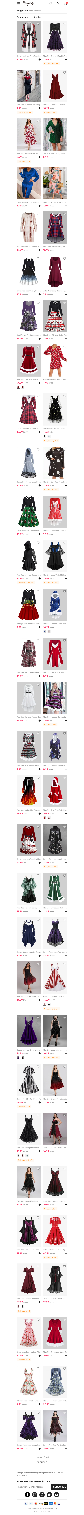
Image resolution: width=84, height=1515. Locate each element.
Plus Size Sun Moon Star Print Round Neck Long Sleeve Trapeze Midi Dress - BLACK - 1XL (55, 482)
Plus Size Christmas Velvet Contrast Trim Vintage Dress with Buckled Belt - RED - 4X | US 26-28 (29, 379)
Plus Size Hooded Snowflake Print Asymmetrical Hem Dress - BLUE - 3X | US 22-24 (55, 766)
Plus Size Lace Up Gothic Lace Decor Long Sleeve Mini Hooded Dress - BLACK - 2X (29, 575)
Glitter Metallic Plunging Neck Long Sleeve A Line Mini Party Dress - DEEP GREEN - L (55, 153)
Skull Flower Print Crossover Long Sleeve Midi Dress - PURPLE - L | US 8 (29, 335)
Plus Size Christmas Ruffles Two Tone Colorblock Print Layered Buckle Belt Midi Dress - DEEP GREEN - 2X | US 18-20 (55, 908)
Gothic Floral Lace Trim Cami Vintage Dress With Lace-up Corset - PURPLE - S (55, 952)
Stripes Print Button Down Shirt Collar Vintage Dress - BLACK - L (29, 1099)
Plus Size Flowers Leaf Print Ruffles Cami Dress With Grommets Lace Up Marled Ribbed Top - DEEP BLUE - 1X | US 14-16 (55, 1401)
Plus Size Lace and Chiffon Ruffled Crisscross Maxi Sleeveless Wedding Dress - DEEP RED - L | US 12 (55, 105)
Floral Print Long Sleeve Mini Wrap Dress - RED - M (55, 379)
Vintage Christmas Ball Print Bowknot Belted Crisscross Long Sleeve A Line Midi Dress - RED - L (29, 624)
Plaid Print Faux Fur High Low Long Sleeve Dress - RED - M (55, 246)
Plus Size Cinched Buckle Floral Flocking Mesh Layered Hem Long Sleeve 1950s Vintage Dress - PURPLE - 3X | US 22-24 (55, 56)
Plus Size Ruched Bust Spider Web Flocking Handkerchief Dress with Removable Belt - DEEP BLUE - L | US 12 (29, 1201)
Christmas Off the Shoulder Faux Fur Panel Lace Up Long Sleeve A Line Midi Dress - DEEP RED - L (29, 428)
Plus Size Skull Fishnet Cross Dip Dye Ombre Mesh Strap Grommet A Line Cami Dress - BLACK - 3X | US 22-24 (29, 996)
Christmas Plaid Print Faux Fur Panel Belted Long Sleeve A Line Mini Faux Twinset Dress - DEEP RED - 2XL (29, 56)
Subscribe (59, 1486)
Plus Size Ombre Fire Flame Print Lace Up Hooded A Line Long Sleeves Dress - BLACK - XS (29, 810)
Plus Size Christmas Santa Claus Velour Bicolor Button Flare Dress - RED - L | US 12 (55, 1352)
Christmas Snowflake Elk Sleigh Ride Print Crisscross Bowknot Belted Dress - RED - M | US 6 (29, 859)
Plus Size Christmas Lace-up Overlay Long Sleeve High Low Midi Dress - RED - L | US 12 (55, 531)
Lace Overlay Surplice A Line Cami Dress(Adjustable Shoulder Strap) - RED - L (55, 1201)
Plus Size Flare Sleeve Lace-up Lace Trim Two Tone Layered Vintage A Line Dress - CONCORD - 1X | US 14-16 (29, 1250)
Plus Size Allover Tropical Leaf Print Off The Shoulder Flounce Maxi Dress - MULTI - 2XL (55, 202)
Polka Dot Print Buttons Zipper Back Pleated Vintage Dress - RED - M (55, 1250)
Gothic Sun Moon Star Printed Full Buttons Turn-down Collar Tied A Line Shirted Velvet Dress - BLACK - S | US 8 (55, 859)
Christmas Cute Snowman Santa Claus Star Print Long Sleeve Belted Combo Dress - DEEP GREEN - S (29, 531)
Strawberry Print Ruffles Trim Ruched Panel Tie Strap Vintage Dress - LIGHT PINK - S (29, 1352)
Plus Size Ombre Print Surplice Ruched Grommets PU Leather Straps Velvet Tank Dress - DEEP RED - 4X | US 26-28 (55, 1099)
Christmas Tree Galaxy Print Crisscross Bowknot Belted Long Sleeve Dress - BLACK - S (29, 291)
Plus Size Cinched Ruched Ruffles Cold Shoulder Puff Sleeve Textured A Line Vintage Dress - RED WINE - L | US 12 (29, 1299)
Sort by (37, 17)
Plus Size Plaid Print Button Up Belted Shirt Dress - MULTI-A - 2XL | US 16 (29, 673)
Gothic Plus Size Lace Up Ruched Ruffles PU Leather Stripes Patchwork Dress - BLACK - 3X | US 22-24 (55, 1299)
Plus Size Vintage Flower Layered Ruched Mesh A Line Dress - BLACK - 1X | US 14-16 (29, 1148)
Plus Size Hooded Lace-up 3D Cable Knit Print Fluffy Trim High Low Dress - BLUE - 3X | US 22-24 (55, 624)
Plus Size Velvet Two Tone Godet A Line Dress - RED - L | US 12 (55, 673)
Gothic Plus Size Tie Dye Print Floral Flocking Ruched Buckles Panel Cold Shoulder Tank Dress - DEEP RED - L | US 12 (55, 1445)
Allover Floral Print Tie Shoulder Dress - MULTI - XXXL (29, 1401)
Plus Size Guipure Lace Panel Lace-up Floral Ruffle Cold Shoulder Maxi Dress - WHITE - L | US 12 (29, 153)
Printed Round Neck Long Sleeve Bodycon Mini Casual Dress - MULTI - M (29, 246)
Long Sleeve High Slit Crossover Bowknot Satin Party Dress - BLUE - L (29, 202)
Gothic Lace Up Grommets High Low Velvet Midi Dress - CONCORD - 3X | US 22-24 (29, 1050)
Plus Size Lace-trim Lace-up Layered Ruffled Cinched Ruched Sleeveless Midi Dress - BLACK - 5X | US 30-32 (55, 1050)
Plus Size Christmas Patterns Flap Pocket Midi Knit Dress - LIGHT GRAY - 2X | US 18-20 (29, 766)
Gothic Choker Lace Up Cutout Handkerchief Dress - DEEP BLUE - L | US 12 (29, 952)
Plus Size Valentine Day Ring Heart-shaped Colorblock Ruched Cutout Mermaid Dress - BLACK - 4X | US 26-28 (29, 105)
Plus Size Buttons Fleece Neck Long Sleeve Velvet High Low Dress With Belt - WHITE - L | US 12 (29, 717)
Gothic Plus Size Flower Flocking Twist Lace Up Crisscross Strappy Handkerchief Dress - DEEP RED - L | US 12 (55, 1148)
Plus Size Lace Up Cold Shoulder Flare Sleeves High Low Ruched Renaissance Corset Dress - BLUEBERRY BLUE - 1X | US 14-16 (55, 575)
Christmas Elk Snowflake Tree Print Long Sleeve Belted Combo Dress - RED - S (55, 335)
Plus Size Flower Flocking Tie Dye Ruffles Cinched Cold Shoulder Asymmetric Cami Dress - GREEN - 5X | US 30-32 (29, 908)
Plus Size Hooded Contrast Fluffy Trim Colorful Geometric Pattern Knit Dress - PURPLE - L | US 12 (55, 717)
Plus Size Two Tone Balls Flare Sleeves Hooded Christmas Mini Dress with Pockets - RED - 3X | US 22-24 (55, 810)
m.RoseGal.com (30, 3)
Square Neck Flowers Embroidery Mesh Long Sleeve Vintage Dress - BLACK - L (55, 428)
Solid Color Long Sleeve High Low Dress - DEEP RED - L (55, 291)
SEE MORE (42, 1462)
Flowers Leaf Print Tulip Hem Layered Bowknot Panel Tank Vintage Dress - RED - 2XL (55, 996)
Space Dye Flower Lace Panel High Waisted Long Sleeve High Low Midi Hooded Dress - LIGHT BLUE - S (29, 482)
